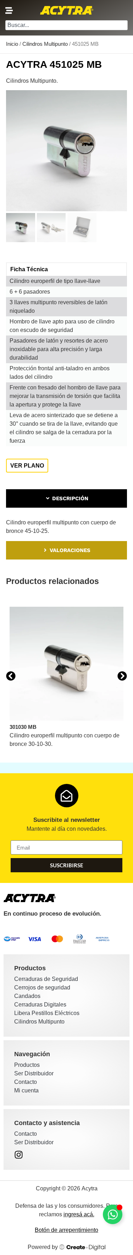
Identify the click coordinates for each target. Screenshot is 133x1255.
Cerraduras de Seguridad (46, 979)
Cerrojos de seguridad (42, 987)
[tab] (66, 498)
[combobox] (66, 25)
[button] (11, 676)
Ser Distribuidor (34, 1073)
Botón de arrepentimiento (66, 1230)
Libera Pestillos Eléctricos (46, 1013)
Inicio (12, 44)
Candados (27, 996)
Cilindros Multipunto (45, 44)
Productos (27, 1065)
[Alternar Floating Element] (112, 1214)
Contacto (25, 1082)
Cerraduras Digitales (40, 1005)
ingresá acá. (78, 1214)
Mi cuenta (26, 1090)
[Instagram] (18, 1154)
